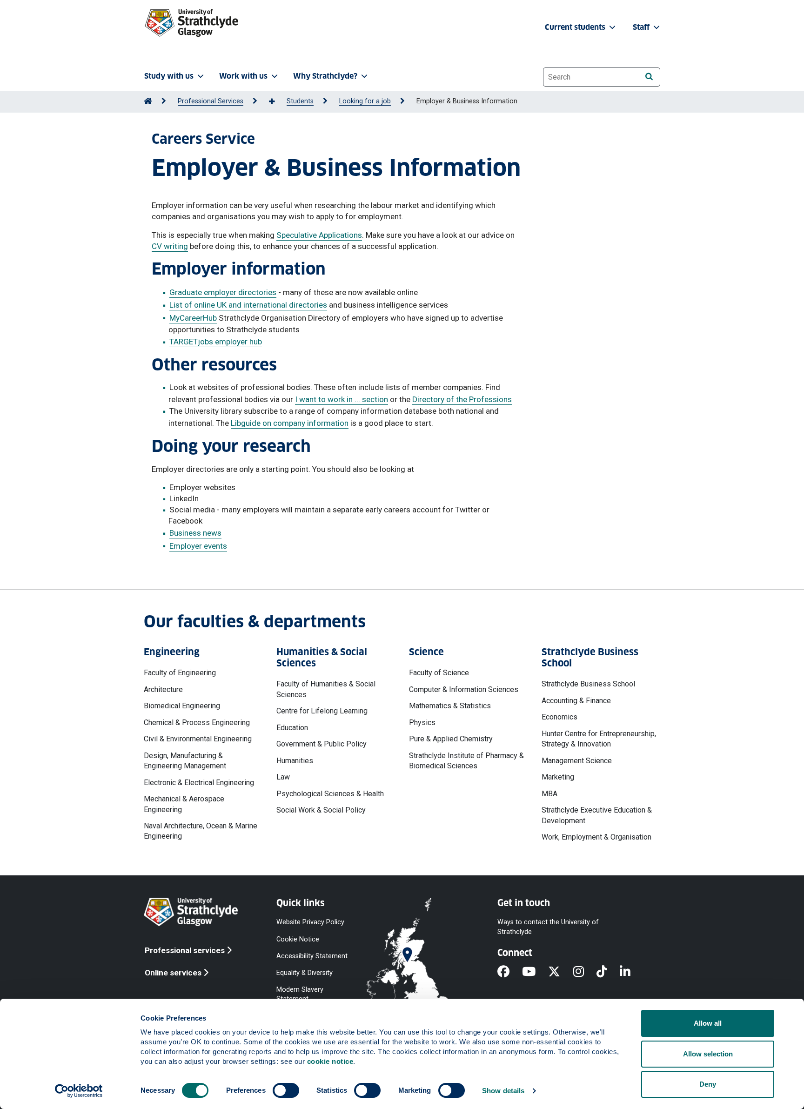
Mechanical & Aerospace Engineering (184, 803)
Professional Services (210, 101)
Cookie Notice (297, 939)
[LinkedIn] (631, 972)
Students (300, 101)
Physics (422, 722)
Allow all (708, 1023)
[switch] (286, 1090)
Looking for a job (365, 101)
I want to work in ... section (341, 399)
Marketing (558, 777)
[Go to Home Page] (148, 101)
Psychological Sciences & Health (330, 793)
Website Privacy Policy (310, 922)
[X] (560, 972)
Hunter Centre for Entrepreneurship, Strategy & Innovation (599, 738)
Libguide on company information (289, 423)
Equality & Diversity (304, 972)
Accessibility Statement (312, 956)
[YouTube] (535, 972)
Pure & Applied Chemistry (451, 738)
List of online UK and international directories (248, 304)
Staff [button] (642, 27)
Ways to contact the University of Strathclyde (548, 926)
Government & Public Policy (321, 743)
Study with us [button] (169, 76)
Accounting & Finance (576, 700)
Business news (195, 533)
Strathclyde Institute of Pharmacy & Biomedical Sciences (466, 760)
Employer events (198, 546)
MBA (549, 793)
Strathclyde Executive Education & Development (597, 815)
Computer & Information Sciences (463, 689)
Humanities (294, 760)
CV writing (170, 246)
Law (283, 777)
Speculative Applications (319, 235)
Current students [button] (576, 27)
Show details (503, 1091)
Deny (707, 1084)
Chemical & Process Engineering (197, 722)
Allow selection (708, 1054)
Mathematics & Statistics (450, 705)
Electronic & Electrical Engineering (199, 782)
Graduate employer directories (222, 292)
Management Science (577, 760)
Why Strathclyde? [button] (325, 76)
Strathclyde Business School (588, 683)
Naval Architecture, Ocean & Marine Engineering (200, 830)
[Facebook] (509, 972)
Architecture (163, 689)
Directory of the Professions (462, 399)
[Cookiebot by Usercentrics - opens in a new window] (79, 1091)
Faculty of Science (439, 672)
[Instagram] (584, 972)
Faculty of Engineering (180, 672)
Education (292, 727)
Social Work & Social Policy (321, 810)
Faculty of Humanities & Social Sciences (325, 689)
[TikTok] (608, 972)
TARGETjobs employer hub (215, 341)
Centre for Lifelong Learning (322, 710)
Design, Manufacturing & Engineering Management (185, 760)
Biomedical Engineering (182, 705)
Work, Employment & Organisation (596, 837)
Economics (559, 716)
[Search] (648, 76)
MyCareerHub (193, 318)
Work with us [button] (243, 76)
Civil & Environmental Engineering (198, 738)
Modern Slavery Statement (299, 994)
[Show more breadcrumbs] (277, 102)
